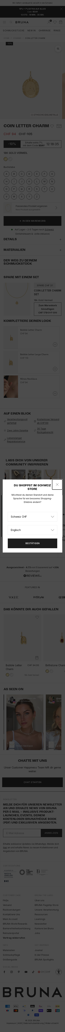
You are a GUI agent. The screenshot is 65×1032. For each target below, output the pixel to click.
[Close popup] (57, 484)
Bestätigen (32, 543)
